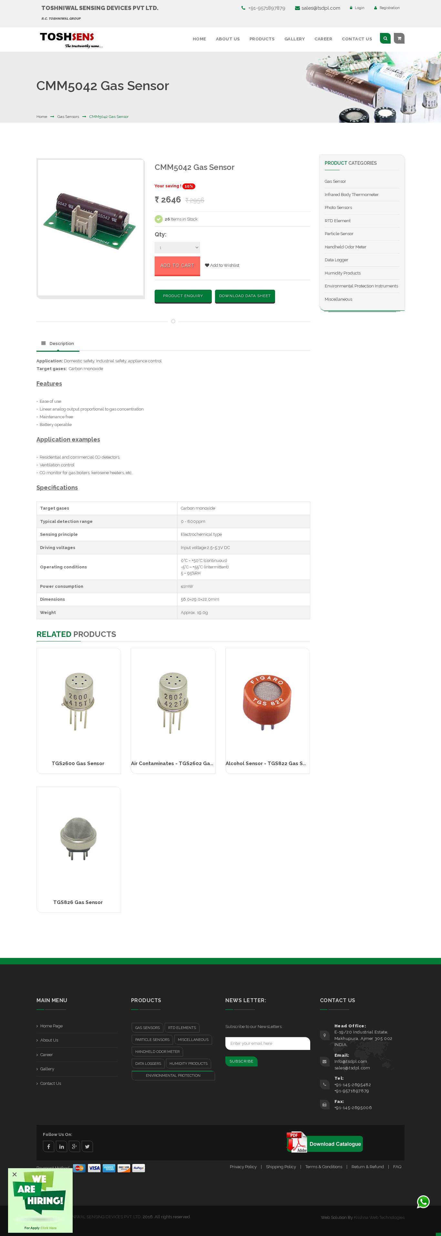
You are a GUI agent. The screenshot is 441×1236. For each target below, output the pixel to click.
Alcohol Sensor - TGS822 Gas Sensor (271, 763)
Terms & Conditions (323, 1166)
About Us (228, 38)
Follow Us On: (57, 1134)
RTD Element (338, 220)
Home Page (51, 1025)
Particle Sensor (339, 233)
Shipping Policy (281, 1166)
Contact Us (357, 38)
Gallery (294, 38)
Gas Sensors (68, 116)
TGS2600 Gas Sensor (78, 763)
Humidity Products (343, 273)
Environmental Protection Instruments (361, 286)
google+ (74, 1146)
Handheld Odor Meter (345, 246)
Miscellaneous (338, 299)
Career (323, 38)
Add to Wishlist (224, 265)
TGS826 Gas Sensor (78, 902)
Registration (389, 8)
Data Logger (336, 259)
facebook (48, 1146)
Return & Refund (368, 1166)
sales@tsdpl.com (321, 8)
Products (262, 38)
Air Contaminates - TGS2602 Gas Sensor (181, 763)
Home (199, 38)
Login (359, 8)
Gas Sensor (335, 181)
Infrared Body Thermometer (352, 194)
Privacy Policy (243, 1166)
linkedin (61, 1146)
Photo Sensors (338, 207)
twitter (87, 1146)
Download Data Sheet (245, 296)
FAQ (397, 1166)
